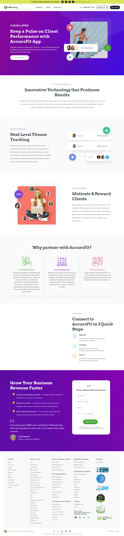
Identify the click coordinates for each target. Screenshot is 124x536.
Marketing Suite (56, 504)
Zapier (75, 477)
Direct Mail (55, 517)
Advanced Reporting (57, 482)
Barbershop (33, 503)
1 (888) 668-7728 (88, 7)
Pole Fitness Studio (35, 485)
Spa (31, 495)
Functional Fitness (35, 480)
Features (38, 7)
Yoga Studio (33, 467)
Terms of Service (75, 534)
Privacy (117, 531)
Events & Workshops (57, 465)
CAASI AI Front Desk (57, 514)
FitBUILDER (55, 497)
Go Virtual (54, 519)
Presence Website (78, 462)
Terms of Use (110, 531)
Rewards (54, 495)
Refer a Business (12, 470)
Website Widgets (78, 465)
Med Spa (32, 490)
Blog (9, 475)
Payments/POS (56, 484)
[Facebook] (54, 531)
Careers (10, 477)
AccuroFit (76, 487)
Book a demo (90, 422)
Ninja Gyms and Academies (37, 487)
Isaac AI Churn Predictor (58, 512)
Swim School (33, 515)
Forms (53, 489)
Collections (77, 489)
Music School (33, 508)
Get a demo (115, 7)
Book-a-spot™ (56, 467)
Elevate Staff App (56, 492)
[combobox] (79, 413)
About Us (10, 472)
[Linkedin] (62, 531)
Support (10, 487)
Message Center (56, 507)
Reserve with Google (57, 470)
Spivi (75, 484)
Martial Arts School (35, 472)
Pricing (48, 7)
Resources (57, 7)
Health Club (33, 520)
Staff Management (57, 477)
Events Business (34, 510)
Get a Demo (11, 465)
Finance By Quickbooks (80, 474)
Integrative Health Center (36, 500)
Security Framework (13, 485)
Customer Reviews (57, 487)
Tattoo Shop (33, 505)
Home (9, 462)
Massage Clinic (34, 493)
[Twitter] (58, 531)
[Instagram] (66, 531)
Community (11, 480)
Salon (31, 498)
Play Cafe (32, 513)
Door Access (77, 482)
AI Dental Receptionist (36, 523)
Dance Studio (33, 475)
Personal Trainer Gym (35, 477)
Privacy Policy (67, 534)
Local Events (11, 482)
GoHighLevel (77, 479)
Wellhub (76, 492)
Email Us (76, 507)
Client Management (57, 479)
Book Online (55, 462)
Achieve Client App (79, 467)
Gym (31, 462)
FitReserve (76, 497)
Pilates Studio (33, 470)
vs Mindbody (99, 462)
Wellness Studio (34, 482)
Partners (76, 495)
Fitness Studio (34, 465)
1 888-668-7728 (78, 504)
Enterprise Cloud (34, 518)
